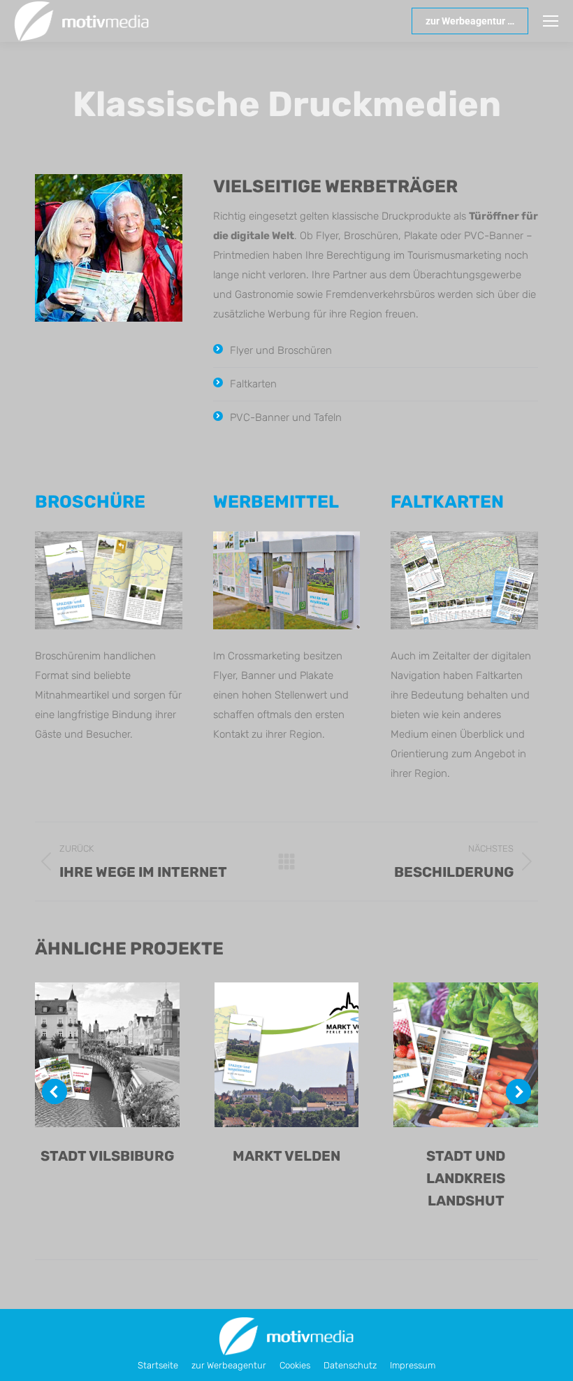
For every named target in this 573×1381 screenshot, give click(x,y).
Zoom (88, 1055)
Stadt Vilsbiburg (107, 1155)
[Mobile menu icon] (550, 21)
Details (125, 1055)
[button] (54, 1091)
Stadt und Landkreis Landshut (465, 1178)
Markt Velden (286, 1155)
